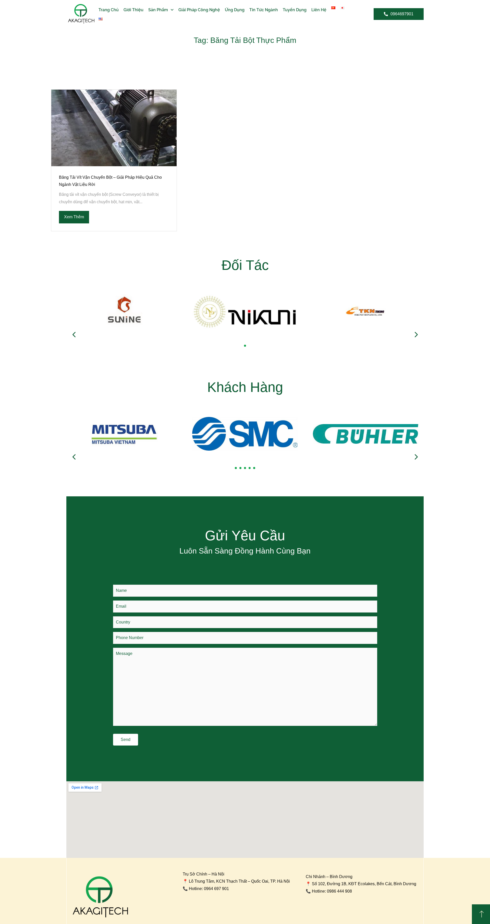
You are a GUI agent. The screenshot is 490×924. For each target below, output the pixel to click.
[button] (245, 346)
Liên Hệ (318, 9)
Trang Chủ (109, 9)
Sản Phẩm (158, 9)
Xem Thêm (74, 217)
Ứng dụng (234, 9)
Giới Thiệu (133, 9)
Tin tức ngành (263, 9)
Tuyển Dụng (295, 9)
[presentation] (74, 335)
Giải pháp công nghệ (199, 9)
